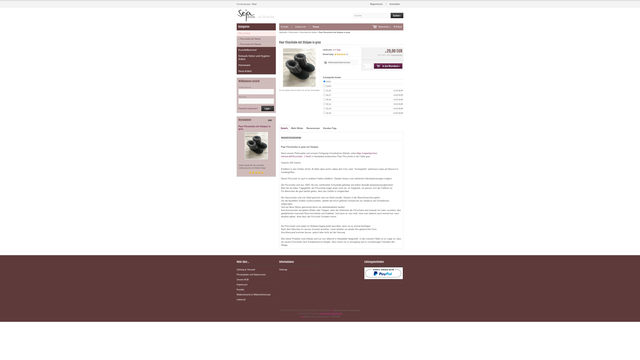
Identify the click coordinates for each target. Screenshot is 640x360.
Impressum (300, 27)
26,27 (364, 95)
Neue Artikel (245, 71)
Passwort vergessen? (248, 108)
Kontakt (284, 27)
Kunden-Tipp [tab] (329, 128)
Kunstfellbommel (247, 49)
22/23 (328, 86)
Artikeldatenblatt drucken (339, 62)
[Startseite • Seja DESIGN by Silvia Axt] (256, 15)
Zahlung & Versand (246, 269)
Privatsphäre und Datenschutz (251, 274)
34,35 (364, 113)
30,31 (364, 104)
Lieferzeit (241, 299)
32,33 (364, 109)
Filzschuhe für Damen (250, 44)
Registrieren (376, 4)
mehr (271, 120)
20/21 (328, 81)
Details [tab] (284, 128)
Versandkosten (396, 55)
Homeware (244, 65)
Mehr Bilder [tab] (297, 128)
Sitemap (283, 269)
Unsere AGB (243, 279)
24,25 (364, 91)
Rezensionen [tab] (313, 128)
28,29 (364, 99)
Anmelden (395, 4)
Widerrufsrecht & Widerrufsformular (253, 294)
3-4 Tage (337, 50)
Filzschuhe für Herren (250, 39)
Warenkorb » (390, 27)
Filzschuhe (244, 33)
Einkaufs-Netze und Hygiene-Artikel (254, 57)
